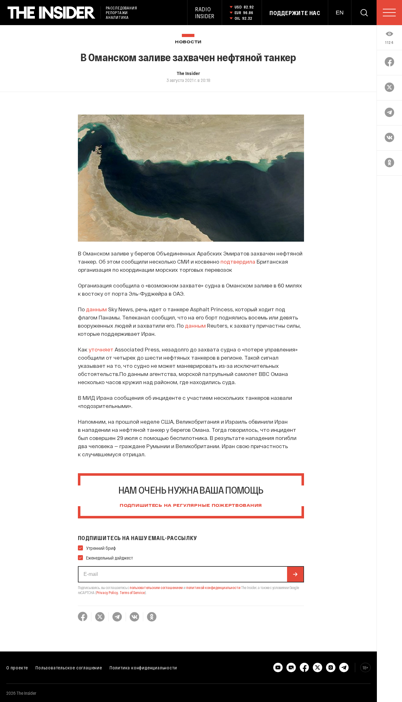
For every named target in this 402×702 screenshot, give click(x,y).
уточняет (101, 349)
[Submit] (295, 574)
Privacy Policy (107, 592)
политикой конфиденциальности (213, 587)
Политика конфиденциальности (143, 667)
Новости (188, 42)
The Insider (188, 73)
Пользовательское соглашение (68, 667)
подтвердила (237, 261)
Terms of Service (132, 592)
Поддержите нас (294, 12)
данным (96, 309)
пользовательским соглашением (156, 587)
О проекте (17, 667)
